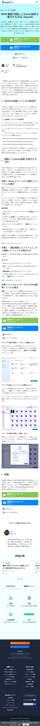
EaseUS (8, 2)
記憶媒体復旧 (29, 669)
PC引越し (29, 679)
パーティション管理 (29, 674)
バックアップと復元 (29, 676)
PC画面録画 (30, 684)
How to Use (30, 667)
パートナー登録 (10, 700)
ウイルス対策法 (10, 676)
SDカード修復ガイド (10, 669)
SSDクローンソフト (10, 684)
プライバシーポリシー (14, 720)
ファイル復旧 (29, 672)
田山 (6, 66)
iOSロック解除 (30, 686)
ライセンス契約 (21, 720)
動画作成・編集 (30, 681)
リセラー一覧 (10, 702)
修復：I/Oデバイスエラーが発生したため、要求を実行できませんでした (16, 567)
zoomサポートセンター (14, 243)
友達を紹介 (10, 710)
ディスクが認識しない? (10, 674)
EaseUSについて (10, 695)
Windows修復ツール (10, 672)
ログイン (26, 656)
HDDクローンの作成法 (10, 681)
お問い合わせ (27, 720)
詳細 (19, 724)
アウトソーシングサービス (10, 707)
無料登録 (20, 654)
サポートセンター (10, 705)
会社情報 (10, 697)
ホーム (2, 10)
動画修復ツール (10, 679)
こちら (30, 658)
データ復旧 (11, 10)
